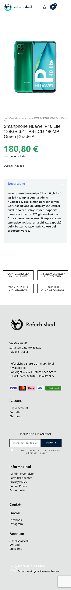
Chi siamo (15, 416)
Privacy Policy (37, 453)
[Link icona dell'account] (44, 7)
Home (6, 118)
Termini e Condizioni (22, 473)
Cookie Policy (18, 486)
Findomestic (17, 490)
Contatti (14, 412)
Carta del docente (20, 478)
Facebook (15, 520)
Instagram (16, 524)
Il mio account (18, 408)
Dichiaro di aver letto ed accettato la (37, 451)
